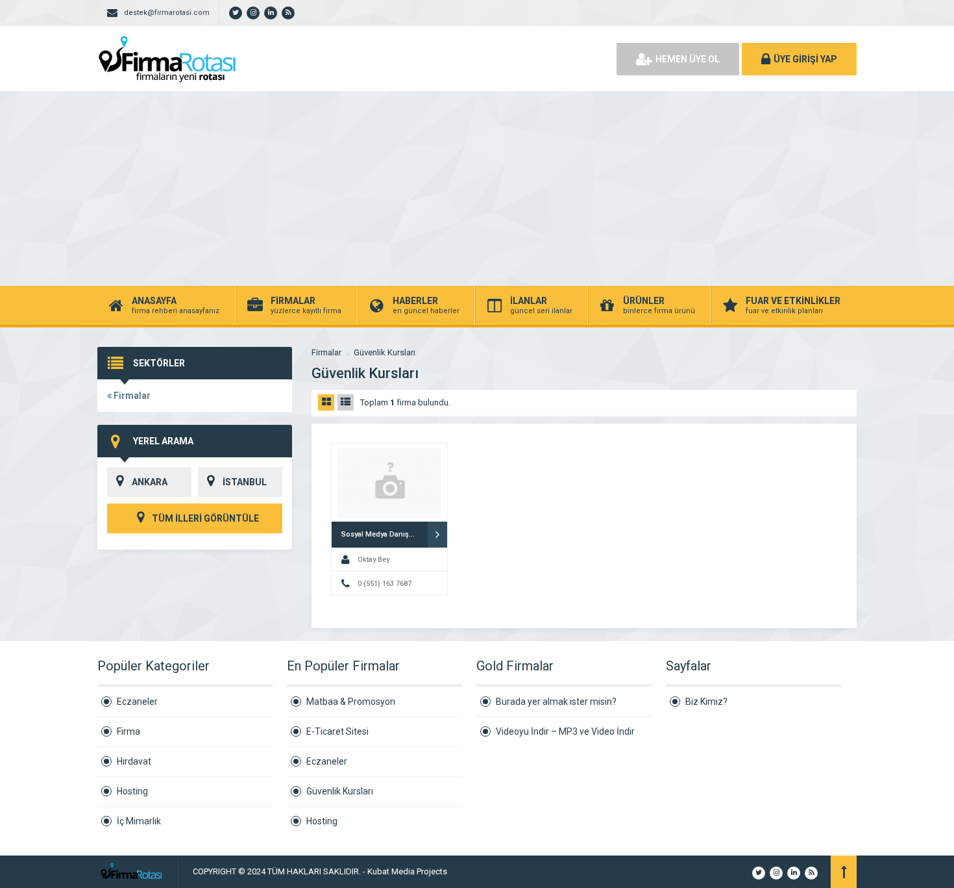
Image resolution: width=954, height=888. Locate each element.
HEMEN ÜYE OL (687, 59)
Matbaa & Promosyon (350, 701)
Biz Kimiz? (706, 701)
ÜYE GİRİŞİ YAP (805, 59)
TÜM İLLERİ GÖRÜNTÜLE (204, 518)
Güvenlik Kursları (384, 352)
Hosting (132, 791)
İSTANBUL (245, 482)
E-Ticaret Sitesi (337, 731)
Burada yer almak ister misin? (556, 701)
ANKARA (149, 482)
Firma (128, 731)
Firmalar (131, 395)
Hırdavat (134, 761)
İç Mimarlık (139, 821)
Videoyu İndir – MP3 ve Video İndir (565, 731)
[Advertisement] (477, 188)
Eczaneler (137, 701)
